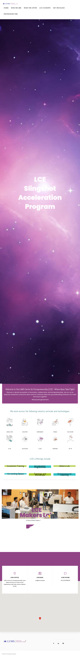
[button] (40, 618)
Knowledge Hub (11, 14)
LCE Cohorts (45, 8)
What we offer (30, 8)
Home (6, 8)
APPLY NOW (40, 217)
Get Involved (59, 8)
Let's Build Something (38, 526)
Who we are (16, 8)
